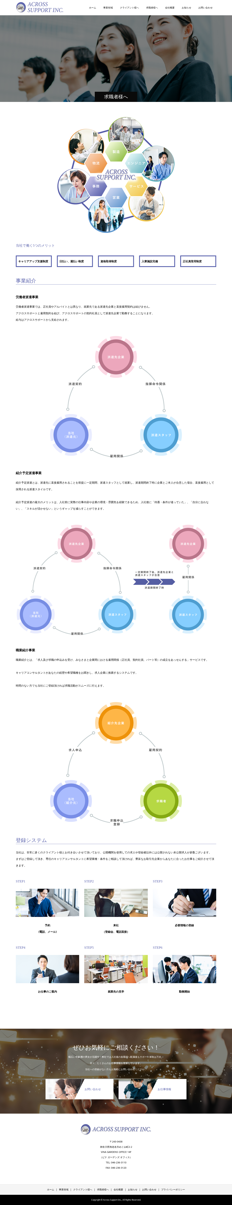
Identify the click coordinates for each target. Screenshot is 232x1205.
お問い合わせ (205, 7)
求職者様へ (152, 7)
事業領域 (108, 7)
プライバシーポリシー (173, 1189)
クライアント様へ (129, 7)
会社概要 (170, 7)
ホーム (92, 7)
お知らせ (186, 7)
